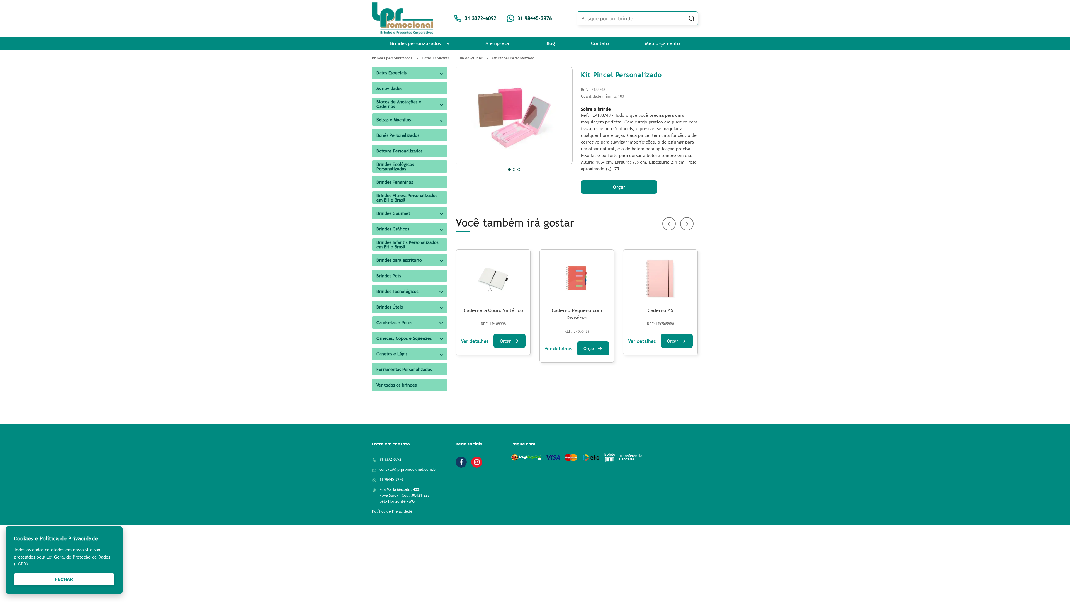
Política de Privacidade (392, 511)
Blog (550, 43)
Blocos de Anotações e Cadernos (398, 103)
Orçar (619, 187)
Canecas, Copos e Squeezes (404, 338)
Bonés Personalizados (397, 135)
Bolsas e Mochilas (393, 119)
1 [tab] (509, 169)
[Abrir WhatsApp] (1056, 587)
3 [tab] (518, 169)
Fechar (64, 579)
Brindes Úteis (389, 307)
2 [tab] (514, 169)
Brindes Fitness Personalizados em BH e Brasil (406, 197)
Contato (600, 43)
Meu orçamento (662, 43)
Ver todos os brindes (396, 385)
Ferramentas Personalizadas (404, 369)
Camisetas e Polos (394, 322)
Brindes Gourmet (393, 213)
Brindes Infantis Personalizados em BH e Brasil (407, 244)
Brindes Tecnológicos (397, 291)
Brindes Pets (388, 275)
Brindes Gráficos (392, 229)
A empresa (497, 43)
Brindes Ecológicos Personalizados (395, 166)
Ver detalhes (474, 341)
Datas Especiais (391, 73)
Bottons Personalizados (399, 151)
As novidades (389, 88)
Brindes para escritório (399, 260)
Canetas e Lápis (391, 353)
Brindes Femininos (394, 182)
